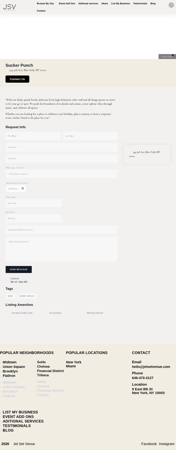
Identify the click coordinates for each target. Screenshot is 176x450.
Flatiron (9, 376)
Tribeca (43, 375)
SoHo (41, 362)
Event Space (27, 296)
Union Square (14, 367)
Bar (10, 296)
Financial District (50, 371)
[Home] (9, 7)
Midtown (9, 362)
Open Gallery (167, 56)
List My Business (20, 412)
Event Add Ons (18, 417)
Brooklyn (10, 371)
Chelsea (43, 366)
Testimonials (17, 426)
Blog (8, 430)
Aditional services (23, 421)
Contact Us (17, 79)
